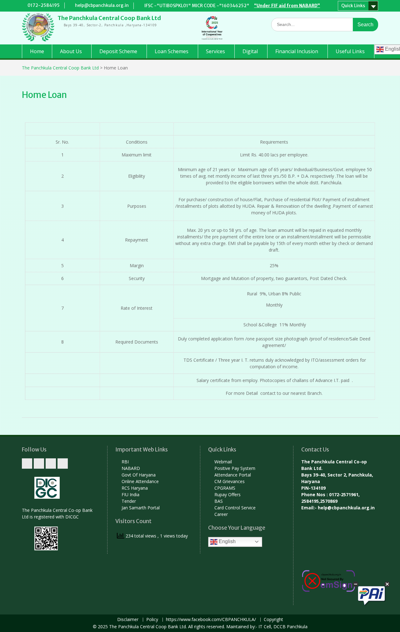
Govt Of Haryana (139, 475)
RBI (125, 462)
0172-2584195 (44, 5)
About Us (71, 51)
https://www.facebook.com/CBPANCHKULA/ (211, 620)
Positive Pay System (234, 468)
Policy (152, 620)
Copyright (273, 620)
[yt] (51, 463)
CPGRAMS (224, 488)
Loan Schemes (171, 51)
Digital (250, 51)
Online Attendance (140, 481)
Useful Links (350, 51)
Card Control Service (235, 508)
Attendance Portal (232, 475)
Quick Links (353, 5)
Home (37, 51)
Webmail (223, 462)
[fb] (39, 463)
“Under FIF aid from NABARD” (287, 5)
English (227, 541)
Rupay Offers (227, 494)
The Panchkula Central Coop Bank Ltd (109, 18)
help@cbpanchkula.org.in (102, 5)
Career (221, 514)
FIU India (130, 494)
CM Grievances (229, 481)
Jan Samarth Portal (141, 508)
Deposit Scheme (118, 51)
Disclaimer (127, 620)
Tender (129, 501)
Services (215, 51)
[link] (63, 463)
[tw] (27, 463)
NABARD (131, 468)
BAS (218, 501)
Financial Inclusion (296, 51)
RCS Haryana (135, 488)
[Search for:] (324, 24)
